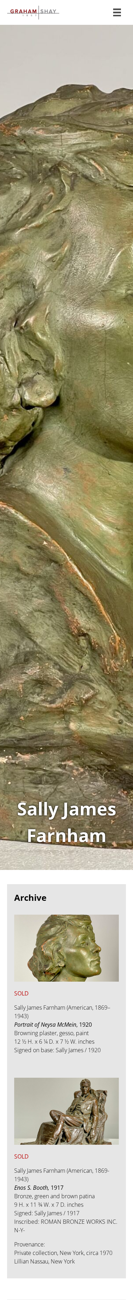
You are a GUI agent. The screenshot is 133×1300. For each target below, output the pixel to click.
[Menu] (117, 12)
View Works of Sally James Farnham (66, 447)
